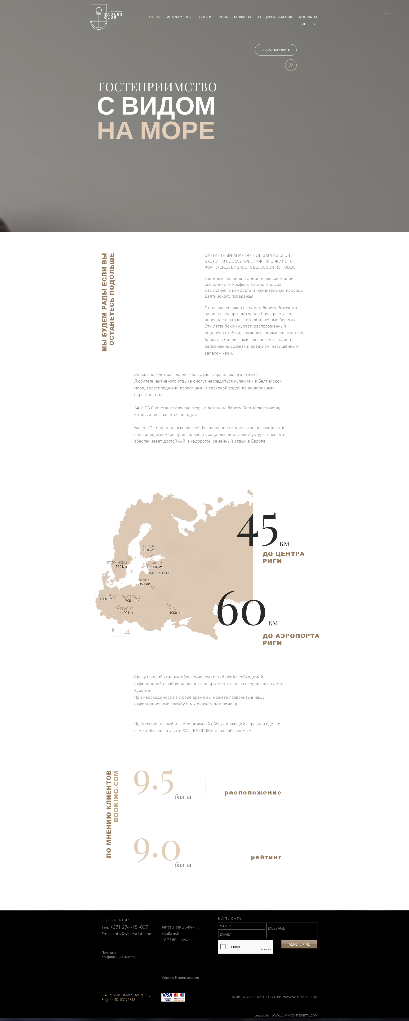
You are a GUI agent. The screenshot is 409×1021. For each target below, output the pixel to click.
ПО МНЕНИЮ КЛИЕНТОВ (108, 814)
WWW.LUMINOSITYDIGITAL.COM (295, 1015)
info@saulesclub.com (133, 933)
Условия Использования (180, 977)
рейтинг (266, 857)
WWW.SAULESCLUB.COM (300, 997)
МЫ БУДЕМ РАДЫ (104, 319)
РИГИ (272, 561)
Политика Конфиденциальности (119, 954)
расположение (253, 792)
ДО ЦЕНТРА (284, 553)
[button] (386, 13)
